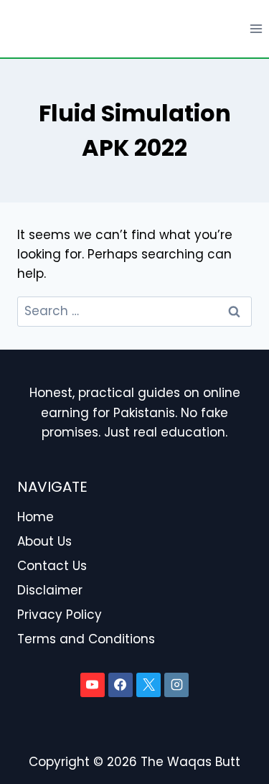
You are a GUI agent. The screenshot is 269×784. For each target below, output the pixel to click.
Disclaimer (49, 590)
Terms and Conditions (86, 639)
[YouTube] (92, 685)
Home (35, 517)
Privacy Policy (59, 614)
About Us (44, 541)
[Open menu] (255, 28)
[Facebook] (120, 685)
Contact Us (52, 565)
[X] (148, 685)
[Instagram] (176, 685)
